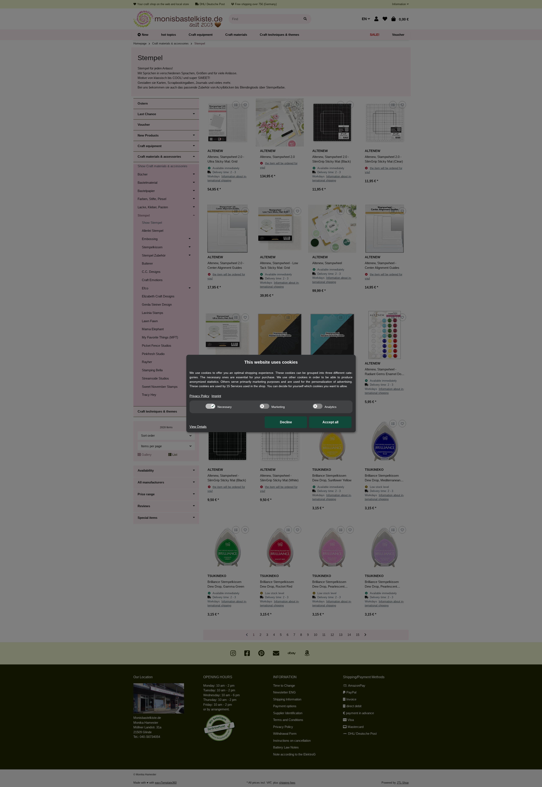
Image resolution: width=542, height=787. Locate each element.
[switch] (210, 406)
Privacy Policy (199, 396)
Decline (286, 422)
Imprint (216, 396)
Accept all (330, 422)
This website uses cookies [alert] (271, 362)
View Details (198, 426)
